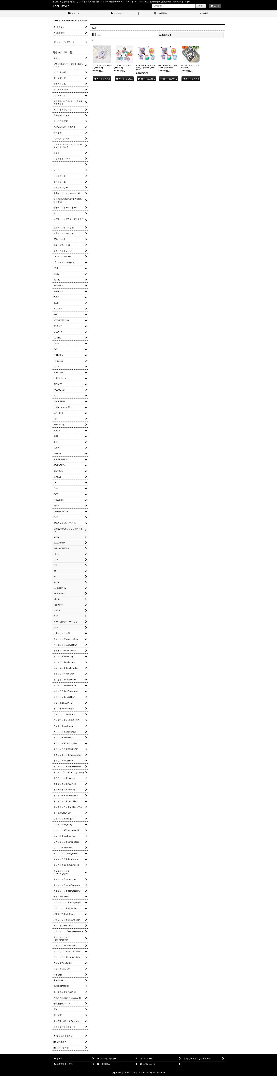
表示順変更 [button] (166, 35)
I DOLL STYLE (61, 6)
